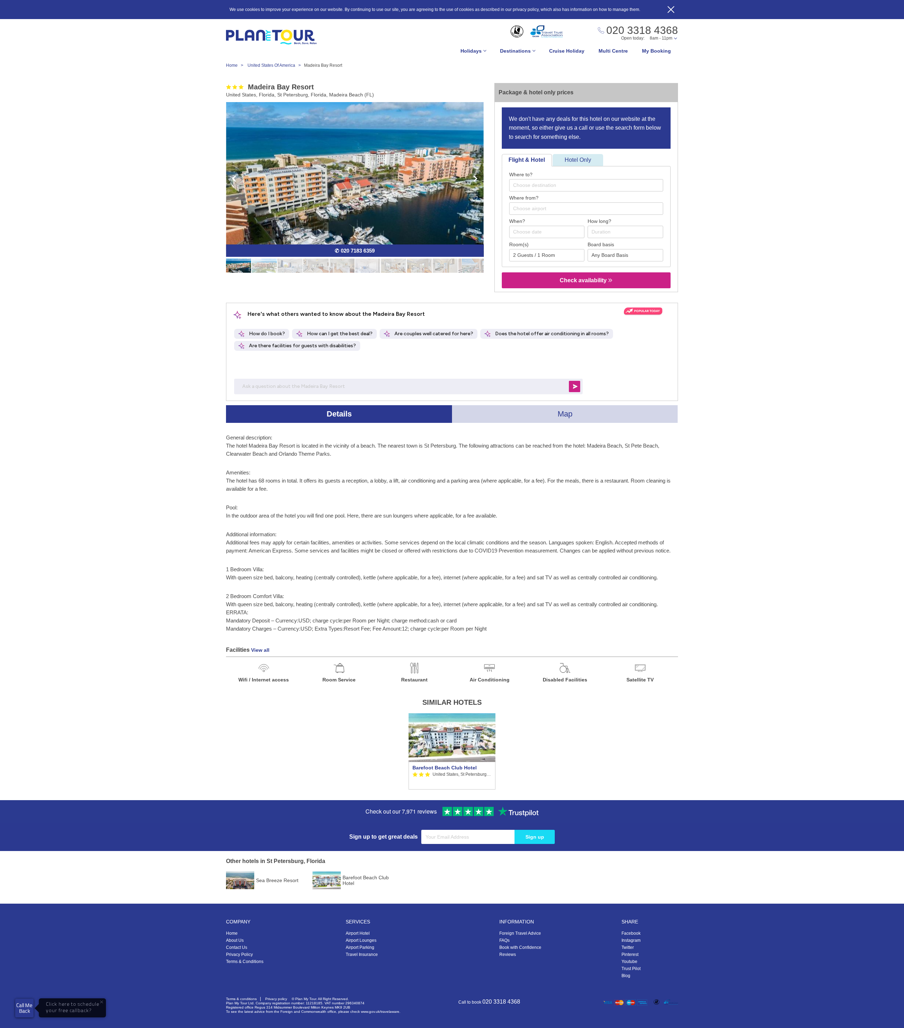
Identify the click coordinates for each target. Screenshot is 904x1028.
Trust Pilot (631, 968)
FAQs (504, 940)
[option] (452, 751)
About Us (235, 940)
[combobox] (586, 185)
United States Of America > (276, 65)
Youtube (629, 961)
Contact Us (236, 947)
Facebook (631, 933)
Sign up (534, 837)
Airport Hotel (358, 933)
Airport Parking (360, 947)
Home (232, 933)
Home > (236, 65)
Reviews (507, 954)
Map (565, 413)
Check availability (584, 280)
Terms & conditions (241, 999)
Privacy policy (276, 999)
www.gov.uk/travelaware (380, 1012)
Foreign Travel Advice (520, 933)
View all (260, 650)
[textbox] (589, 185)
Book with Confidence (520, 947)
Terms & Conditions (244, 961)
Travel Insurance (362, 954)
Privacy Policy (239, 954)
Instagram (631, 940)
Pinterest (630, 954)
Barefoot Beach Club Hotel (444, 767)
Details (339, 413)
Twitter (628, 947)
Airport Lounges (361, 940)
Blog (626, 975)
